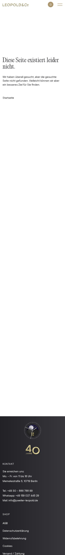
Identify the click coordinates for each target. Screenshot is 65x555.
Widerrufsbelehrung (14, 538)
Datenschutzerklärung (16, 530)
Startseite (8, 97)
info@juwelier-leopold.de (23, 500)
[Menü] (60, 4)
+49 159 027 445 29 (27, 495)
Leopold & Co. (16, 5)
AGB (5, 523)
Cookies (7, 545)
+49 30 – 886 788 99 (20, 490)
